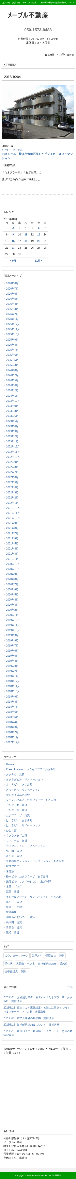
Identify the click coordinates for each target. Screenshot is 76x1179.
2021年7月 (12, 533)
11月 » (39, 260)
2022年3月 (12, 492)
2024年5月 (12, 380)
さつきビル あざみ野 (19, 784)
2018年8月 (12, 701)
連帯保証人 (11, 971)
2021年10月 (13, 518)
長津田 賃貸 (14, 922)
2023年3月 (12, 431)
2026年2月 (12, 314)
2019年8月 (12, 640)
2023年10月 (13, 400)
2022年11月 (13, 451)
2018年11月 (13, 686)
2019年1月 (12, 676)
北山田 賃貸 (14, 850)
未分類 (10, 871)
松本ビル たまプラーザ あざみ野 (27, 876)
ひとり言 (11, 830)
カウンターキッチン (16, 955)
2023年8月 (12, 410)
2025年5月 (12, 359)
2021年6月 (12, 538)
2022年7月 (12, 472)
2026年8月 (12, 283)
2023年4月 (12, 426)
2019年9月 (12, 635)
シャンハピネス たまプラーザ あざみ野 (31, 799)
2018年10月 (13, 691)
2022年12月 (13, 446)
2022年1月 (12, 502)
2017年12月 (13, 742)
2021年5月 (12, 543)
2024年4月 (12, 385)
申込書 (31, 963)
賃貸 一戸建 (14, 906)
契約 (61, 955)
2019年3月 (12, 666)
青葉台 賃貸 (14, 927)
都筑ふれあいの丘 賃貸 (20, 917)
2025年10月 (13, 334)
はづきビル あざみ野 (19, 820)
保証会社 (50, 955)
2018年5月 (12, 716)
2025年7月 (12, 349)
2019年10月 (13, 630)
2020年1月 (12, 615)
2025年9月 (12, 339)
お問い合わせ (66, 54)
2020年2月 (12, 609)
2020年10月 (13, 569)
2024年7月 (12, 375)
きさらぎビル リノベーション (24, 779)
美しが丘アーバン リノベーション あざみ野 (33, 896)
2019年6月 (12, 650)
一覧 (71, 987)
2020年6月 (12, 589)
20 (38, 241)
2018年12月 (13, 681)
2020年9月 (12, 574)
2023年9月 (12, 405)
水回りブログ (14, 886)
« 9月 (13, 260)
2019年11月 (13, 625)
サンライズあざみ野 (18, 794)
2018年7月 (12, 706)
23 (13, 247)
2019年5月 (12, 655)
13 (38, 234)
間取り (25, 971)
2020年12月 (13, 564)
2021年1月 (12, 558)
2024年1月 (12, 395)
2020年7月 (12, 584)
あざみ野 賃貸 (15, 774)
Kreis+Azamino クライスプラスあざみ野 (31, 769)
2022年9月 (12, 461)
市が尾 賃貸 (14, 855)
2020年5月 (12, 594)
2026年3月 (12, 308)
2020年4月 (12, 599)
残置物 (20, 963)
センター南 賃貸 (16, 810)
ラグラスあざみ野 (16, 835)
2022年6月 (12, 477)
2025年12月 (13, 324)
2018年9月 (12, 696)
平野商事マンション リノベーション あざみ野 (35, 861)
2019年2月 (12, 671)
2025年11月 (13, 329)
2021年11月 (13, 512)
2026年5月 (12, 298)
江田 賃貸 (12, 891)
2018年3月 (12, 727)
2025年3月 (12, 364)
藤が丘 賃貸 (14, 901)
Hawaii (10, 764)
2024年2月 (12, 390)
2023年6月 (12, 415)
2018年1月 (12, 737)
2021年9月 (12, 523)
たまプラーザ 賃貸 (12, 150)
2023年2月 (12, 436)
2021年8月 (12, 528)
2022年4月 (12, 487)
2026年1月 (12, 319)
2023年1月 (12, 441)
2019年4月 (12, 660)
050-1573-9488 (38, 29)
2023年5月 (12, 421)
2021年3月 (12, 553)
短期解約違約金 (47, 963)
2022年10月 (13, 456)
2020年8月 (12, 579)
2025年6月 (12, 354)
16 (13, 241)
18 (26, 241)
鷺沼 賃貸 (12, 932)
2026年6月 (12, 293)
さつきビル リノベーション (23, 789)
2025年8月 (12, 344)
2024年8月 (12, 370)
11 (26, 234)
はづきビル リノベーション (23, 825)
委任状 (9, 963)
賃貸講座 (11, 912)
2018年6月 (12, 711)
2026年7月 (12, 288)
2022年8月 (12, 467)
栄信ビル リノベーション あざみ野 (28, 881)
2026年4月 (12, 303)
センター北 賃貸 (16, 804)
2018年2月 (12, 732)
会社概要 (50, 54)
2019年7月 (12, 645)
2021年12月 (13, 507)
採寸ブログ (12, 866)
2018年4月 (12, 722)
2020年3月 (12, 604)
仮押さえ (37, 955)
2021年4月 (12, 548)
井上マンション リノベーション (26, 845)
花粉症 (64, 963)
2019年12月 (13, 620)
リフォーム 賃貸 (16, 840)
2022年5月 (12, 482)
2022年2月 (12, 497)
